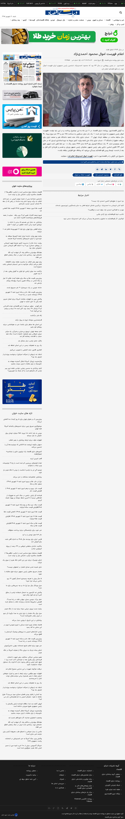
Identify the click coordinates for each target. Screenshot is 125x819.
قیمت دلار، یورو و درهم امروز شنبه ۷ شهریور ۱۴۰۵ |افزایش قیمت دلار (23, 489)
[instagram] (76, 808)
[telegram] (102, 169)
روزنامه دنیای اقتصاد (113, 781)
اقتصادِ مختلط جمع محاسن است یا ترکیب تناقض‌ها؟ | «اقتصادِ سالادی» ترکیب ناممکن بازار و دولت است (23, 193)
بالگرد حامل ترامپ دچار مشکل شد (30, 341)
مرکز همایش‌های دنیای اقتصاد (81, 775)
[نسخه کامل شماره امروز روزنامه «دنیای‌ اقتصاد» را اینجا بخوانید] (22, 67)
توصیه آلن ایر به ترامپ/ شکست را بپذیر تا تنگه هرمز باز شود (22, 471)
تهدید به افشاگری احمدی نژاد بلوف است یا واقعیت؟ (106, 210)
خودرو (53, 20)
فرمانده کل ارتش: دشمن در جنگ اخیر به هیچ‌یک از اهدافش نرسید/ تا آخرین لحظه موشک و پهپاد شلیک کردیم (23, 498)
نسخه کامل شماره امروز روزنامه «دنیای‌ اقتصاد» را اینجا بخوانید (23, 85)
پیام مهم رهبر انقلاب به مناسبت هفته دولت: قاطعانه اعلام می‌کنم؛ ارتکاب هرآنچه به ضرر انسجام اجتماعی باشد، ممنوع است (22, 264)
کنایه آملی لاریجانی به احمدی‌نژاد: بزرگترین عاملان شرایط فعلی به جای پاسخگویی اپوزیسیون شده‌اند (89, 205)
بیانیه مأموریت (31, 775)
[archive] (49, 808)
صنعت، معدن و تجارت (76, 20)
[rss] (62, 808)
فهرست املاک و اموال (82, 175)
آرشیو (24, 20)
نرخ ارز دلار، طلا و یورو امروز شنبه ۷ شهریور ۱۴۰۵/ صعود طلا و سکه (24, 482)
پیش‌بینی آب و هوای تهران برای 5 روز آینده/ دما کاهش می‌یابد (22, 420)
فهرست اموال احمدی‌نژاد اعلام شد (80, 156)
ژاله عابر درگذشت (36, 315)
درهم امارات (78, 3)
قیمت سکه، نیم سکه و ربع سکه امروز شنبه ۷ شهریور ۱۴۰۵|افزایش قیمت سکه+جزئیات (23, 506)
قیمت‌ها (32, 20)
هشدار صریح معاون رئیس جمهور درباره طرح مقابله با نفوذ (23, 572)
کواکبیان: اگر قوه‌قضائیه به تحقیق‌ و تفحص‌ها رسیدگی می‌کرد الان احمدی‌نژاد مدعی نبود (93, 219)
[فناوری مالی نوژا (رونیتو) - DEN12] (22, 391)
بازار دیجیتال (61, 20)
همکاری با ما (59, 788)
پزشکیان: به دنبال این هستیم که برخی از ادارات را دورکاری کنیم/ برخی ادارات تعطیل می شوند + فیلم (24, 223)
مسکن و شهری (98, 20)
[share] (58, 808)
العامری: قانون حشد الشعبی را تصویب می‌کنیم (26, 350)
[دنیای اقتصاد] (62, 12)
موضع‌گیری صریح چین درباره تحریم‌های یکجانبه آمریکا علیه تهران (23, 427)
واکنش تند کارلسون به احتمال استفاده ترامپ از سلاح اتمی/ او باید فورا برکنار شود (24, 593)
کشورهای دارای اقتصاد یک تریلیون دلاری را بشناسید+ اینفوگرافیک (24, 452)
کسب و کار (120, 24)
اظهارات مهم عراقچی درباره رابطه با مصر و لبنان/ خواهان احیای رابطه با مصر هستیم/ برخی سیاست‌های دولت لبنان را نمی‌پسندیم (22, 676)
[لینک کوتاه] (119, 169)
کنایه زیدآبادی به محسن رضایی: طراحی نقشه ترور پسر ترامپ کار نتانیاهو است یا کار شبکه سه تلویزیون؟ (23, 369)
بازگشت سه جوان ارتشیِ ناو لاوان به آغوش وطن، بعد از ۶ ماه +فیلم (23, 272)
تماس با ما (60, 771)
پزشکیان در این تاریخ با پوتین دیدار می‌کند (27, 620)
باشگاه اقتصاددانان (42, 20)
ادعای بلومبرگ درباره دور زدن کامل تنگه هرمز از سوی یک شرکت (22, 561)
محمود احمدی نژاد (102, 175)
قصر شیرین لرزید (36, 458)
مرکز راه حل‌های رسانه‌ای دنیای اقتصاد (81, 793)
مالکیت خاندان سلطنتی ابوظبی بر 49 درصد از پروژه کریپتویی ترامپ (24, 547)
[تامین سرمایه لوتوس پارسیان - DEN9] (22, 145)
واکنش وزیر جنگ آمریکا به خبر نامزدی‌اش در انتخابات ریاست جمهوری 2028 (23, 739)
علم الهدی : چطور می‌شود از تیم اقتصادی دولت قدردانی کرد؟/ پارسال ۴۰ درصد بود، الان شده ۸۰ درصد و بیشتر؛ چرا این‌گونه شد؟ (22, 308)
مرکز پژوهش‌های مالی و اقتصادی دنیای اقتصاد (83, 787)
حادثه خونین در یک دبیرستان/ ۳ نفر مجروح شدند (24, 288)
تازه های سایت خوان (22, 413)
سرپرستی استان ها (57, 783)
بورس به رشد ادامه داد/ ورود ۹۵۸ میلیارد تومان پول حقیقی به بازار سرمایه (23, 434)
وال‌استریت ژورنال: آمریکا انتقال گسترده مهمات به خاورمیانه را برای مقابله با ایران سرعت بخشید (25, 362)
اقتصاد (107, 20)
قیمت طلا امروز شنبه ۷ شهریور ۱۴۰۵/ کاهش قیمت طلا (23, 512)
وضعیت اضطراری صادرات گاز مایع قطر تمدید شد (25, 718)
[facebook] (115, 169)
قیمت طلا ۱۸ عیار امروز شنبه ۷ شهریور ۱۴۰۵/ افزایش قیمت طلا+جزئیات (23, 517)
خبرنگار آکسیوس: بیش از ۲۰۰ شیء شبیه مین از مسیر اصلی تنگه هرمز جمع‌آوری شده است (23, 746)
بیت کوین (53, 3)
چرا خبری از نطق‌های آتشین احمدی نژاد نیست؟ (107, 201)
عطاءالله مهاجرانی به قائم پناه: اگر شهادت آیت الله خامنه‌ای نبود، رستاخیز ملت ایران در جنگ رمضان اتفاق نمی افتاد (23, 255)
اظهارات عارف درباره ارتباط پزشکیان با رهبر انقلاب (25, 440)
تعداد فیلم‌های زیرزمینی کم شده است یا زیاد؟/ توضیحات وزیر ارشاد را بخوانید (22, 464)
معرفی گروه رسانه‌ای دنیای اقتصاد (111, 775)
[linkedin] (106, 169)
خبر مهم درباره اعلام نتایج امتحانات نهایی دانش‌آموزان (23, 646)
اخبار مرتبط (83, 195)
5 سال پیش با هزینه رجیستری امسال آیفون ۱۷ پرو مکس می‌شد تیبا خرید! (24, 579)
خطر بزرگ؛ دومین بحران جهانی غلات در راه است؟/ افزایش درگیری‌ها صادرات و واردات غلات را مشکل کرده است (23, 602)
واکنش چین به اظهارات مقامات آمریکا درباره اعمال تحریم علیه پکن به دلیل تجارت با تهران (22, 300)
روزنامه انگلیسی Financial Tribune (83, 800)
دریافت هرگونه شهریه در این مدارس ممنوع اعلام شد (24, 669)
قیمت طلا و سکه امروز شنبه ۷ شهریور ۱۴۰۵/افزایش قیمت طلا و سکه (24, 524)
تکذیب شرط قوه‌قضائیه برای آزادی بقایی (110, 214)
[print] (97, 169)
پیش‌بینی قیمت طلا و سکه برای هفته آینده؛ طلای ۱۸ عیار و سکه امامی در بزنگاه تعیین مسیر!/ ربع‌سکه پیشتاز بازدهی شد (22, 280)
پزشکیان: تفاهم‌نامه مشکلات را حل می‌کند (27, 477)
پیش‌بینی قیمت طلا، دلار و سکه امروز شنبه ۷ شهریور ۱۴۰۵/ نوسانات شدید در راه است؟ (23, 293)
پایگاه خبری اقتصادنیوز (112, 794)
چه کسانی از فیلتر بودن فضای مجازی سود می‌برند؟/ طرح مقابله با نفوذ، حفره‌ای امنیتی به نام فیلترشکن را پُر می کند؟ (22, 697)
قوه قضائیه (118, 175)
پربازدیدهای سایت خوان (22, 186)
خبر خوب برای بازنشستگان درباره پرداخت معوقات (25, 530)
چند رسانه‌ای (15, 20)
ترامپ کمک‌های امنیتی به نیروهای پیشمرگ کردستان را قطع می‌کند (23, 633)
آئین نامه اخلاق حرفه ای (27, 779)
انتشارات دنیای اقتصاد (84, 771)
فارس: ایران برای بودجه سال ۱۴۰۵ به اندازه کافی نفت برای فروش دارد (23, 540)
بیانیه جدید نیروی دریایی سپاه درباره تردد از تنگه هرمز (23, 609)
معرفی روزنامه (31, 771)
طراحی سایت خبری (9, 815)
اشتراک (62, 779)
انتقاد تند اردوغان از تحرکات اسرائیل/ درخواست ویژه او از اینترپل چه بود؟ (22, 355)
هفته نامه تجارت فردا (112, 789)
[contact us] (54, 808)
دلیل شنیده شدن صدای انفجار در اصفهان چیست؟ (24, 567)
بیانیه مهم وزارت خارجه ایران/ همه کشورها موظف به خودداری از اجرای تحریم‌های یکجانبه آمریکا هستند (24, 237)
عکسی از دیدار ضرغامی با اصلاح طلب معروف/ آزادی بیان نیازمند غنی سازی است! (22, 732)
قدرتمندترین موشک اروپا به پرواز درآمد (28, 320)
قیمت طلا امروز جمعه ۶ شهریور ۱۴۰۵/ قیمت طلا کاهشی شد (22, 209)
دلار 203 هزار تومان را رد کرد (32, 535)
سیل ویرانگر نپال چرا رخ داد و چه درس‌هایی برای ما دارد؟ (24, 586)
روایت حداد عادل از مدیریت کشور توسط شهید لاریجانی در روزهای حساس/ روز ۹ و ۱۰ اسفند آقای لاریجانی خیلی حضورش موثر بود (23, 245)
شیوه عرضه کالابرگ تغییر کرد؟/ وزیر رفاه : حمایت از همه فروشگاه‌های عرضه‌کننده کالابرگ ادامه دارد (22, 216)
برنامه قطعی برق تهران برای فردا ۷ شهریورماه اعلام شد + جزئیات (22, 230)
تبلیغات (61, 775)
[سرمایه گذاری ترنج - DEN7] (62, 36)
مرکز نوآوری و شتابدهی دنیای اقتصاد (82, 780)
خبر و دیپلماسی (118, 20)
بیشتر (111, 24)
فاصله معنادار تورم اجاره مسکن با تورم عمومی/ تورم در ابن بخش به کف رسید (23, 626)
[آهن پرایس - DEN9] (22, 116)
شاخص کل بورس (27, 3)
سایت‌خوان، (113, 162)
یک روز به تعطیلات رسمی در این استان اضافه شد (25, 345)
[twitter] (110, 169)
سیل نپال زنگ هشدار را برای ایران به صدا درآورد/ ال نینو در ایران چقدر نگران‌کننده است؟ (22, 614)
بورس (88, 20)
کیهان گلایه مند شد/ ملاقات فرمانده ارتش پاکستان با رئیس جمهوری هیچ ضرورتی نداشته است (24, 705)
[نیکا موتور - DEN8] (22, 95)
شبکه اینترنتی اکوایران (112, 785)
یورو (103, 3)
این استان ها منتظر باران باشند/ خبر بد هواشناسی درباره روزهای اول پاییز (22, 325)
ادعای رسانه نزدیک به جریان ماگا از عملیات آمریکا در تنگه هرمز (22, 651)
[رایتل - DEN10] (22, 172)
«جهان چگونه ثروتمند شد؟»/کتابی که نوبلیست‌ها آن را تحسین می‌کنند (23, 445)
